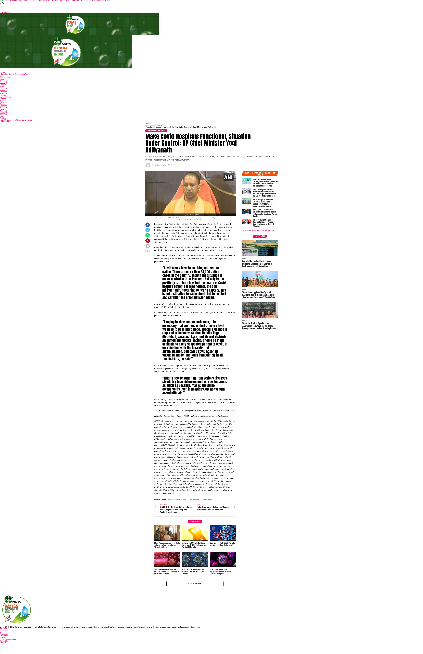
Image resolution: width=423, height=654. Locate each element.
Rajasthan (91, 1)
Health (2, 116)
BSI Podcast (5, 122)
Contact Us (4, 641)
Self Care (3, 115)
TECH (61, 1)
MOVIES (26, 1)
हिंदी (20, 1)
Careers (3, 643)
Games (67, 1)
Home (2, 72)
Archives (3, 629)
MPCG (99, 1)
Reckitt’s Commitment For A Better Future (16, 120)
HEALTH (55, 1)
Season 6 (3, 88)
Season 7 (3, 90)
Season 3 (3, 83)
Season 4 (3, 85)
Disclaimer (4, 636)
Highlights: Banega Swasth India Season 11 (16, 74)
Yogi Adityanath (207, 499)
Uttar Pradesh (193, 499)
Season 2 (3, 81)
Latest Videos (5, 78)
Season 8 (3, 92)
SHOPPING (75, 1)
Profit (15, 1)
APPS (83, 1)
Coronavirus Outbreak (154, 125)
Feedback (4, 634)
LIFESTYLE (47, 1)
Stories (3, 118)
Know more (195, 627)
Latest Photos (5, 97)
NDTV (2, 1)
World (8, 1)
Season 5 (3, 86)
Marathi (106, 1)
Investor (3, 637)
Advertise (3, 630)
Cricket (33, 1)
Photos (3, 95)
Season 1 (3, 79)
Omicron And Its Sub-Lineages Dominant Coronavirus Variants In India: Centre (199, 410)
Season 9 (3, 93)
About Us (3, 632)
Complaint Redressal (8, 639)
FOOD (40, 1)
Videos (3, 76)
